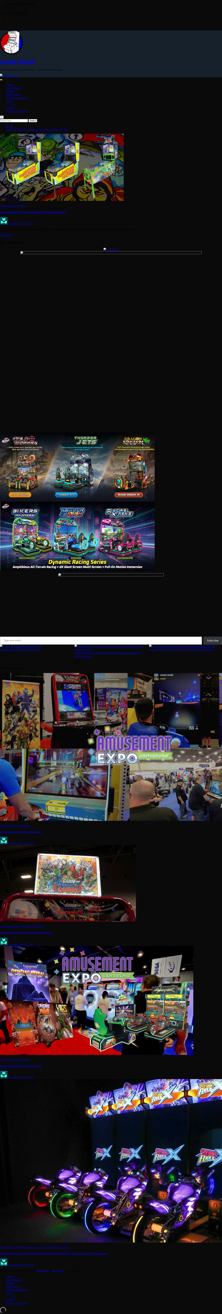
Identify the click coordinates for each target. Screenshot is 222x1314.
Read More (6, 235)
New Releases (14, 88)
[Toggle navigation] (1, 79)
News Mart (58, 1270)
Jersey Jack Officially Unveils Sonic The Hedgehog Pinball (181, 649)
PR (13, 104)
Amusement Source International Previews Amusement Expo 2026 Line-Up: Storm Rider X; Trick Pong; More (53, 1253)
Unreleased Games (17, 98)
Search (33, 121)
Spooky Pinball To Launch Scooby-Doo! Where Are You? (37, 129)
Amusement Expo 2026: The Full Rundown (21, 832)
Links (9, 101)
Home (10, 84)
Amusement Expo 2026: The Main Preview (21, 1066)
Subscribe (212, 640)
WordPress (43, 1270)
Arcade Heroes (17, 61)
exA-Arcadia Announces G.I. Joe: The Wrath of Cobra (25, 932)
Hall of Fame (13, 94)
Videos (10, 91)
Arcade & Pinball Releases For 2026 (20, 649)
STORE (10, 108)
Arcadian (13, 223)
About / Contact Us (17, 111)
